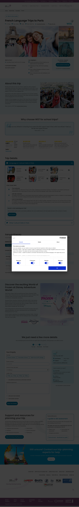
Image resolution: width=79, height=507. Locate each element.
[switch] (32, 263)
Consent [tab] (21, 242)
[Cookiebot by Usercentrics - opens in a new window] (60, 238)
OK (57, 268)
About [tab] (58, 242)
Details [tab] (39, 242)
